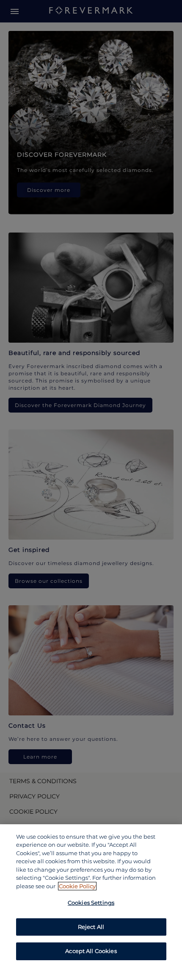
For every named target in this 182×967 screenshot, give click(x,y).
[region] (91, 895)
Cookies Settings (91, 902)
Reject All (91, 926)
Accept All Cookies (90, 951)
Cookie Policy (77, 886)
